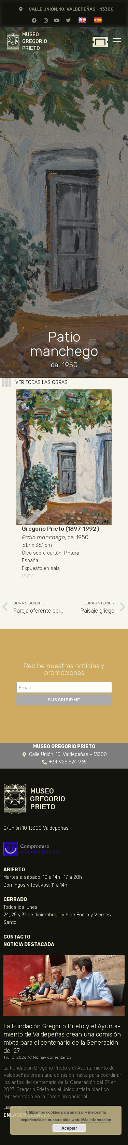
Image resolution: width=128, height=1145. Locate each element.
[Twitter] (68, 20)
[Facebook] (34, 20)
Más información (96, 1119)
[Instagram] (45, 20)
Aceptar (69, 1128)
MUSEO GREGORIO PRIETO (34, 41)
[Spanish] (99, 20)
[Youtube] (57, 20)
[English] (83, 20)
